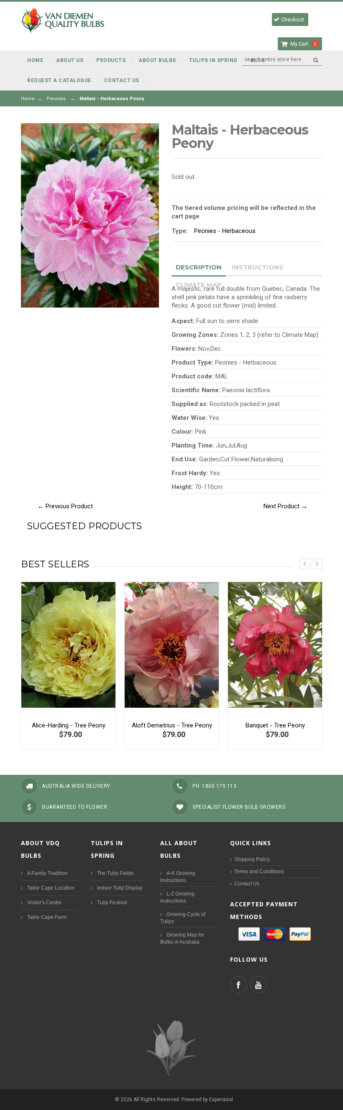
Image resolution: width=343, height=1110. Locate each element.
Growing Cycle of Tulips (182, 917)
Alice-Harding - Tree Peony (68, 725)
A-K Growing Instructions (177, 876)
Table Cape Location (50, 888)
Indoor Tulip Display (120, 888)
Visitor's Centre (44, 903)
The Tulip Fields (115, 873)
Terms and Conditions (259, 872)
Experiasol (221, 1099)
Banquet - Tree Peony (275, 725)
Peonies (56, 98)
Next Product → (285, 506)
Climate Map (199, 285)
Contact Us (246, 884)
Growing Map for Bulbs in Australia (182, 938)
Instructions (257, 267)
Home (28, 98)
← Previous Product (65, 506)
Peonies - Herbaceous (225, 231)
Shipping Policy (252, 859)
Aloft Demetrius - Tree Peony (172, 725)
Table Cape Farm (47, 917)
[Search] (315, 60)
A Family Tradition (47, 873)
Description (199, 267)
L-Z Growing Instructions (177, 897)
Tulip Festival (112, 903)
